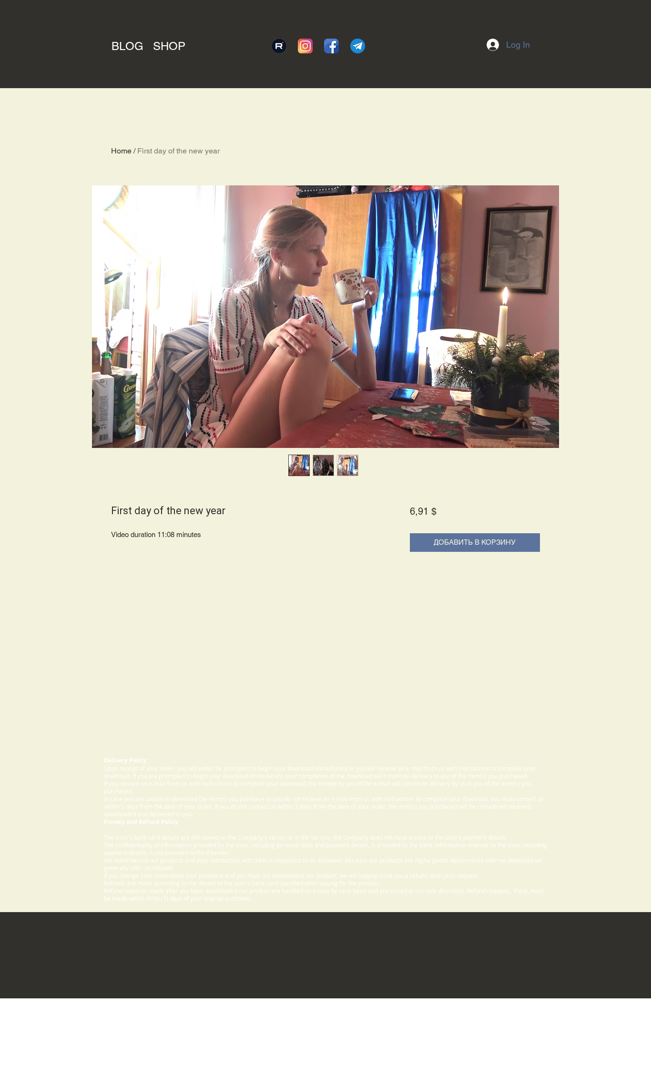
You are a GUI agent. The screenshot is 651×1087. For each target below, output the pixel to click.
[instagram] (305, 46)
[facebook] (331, 46)
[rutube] (279, 46)
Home (121, 150)
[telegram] (357, 46)
